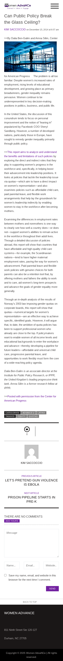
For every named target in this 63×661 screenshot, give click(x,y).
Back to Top (30, 602)
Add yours (12, 521)
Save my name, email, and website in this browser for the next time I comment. (32, 577)
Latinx (41, 413)
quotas (33, 416)
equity (22, 416)
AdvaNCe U (28, 413)
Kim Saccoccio (15, 29)
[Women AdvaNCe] (17, 6)
